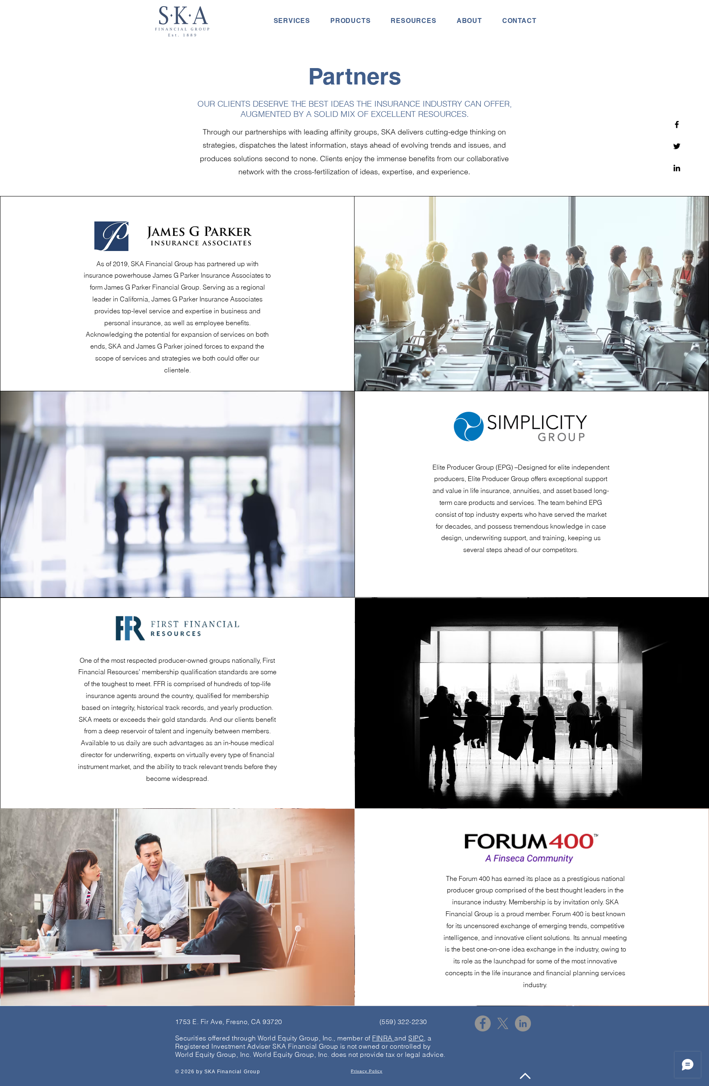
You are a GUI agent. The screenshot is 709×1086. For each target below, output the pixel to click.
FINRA (383, 1038)
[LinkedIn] (523, 1023)
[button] (291, 21)
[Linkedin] (677, 168)
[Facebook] (677, 124)
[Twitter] (677, 146)
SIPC (416, 1038)
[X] (503, 1023)
